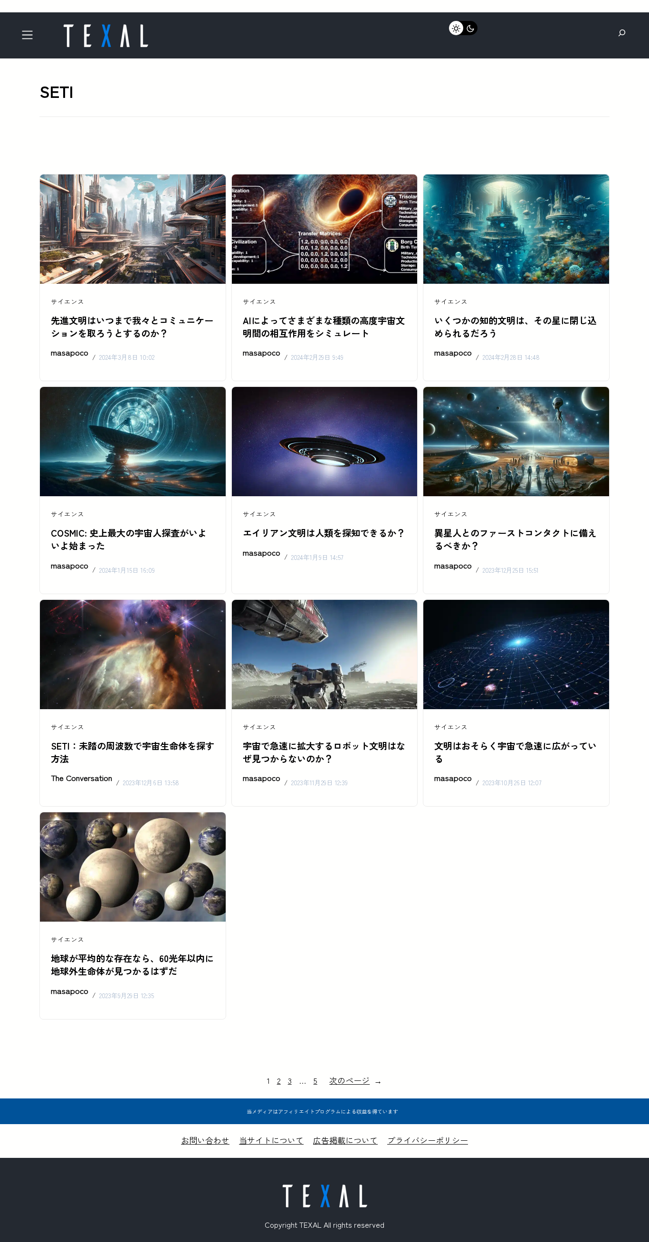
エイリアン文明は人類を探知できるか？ (324, 532)
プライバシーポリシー (427, 1140)
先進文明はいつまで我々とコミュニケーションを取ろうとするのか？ (132, 327)
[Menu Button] (30, 37)
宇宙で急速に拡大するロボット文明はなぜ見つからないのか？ (324, 752)
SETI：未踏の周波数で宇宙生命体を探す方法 (132, 752)
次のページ (355, 1080)
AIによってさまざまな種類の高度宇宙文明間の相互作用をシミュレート (324, 327)
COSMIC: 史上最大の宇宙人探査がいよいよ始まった (129, 539)
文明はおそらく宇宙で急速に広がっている (515, 752)
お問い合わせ (205, 1140)
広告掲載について (345, 1140)
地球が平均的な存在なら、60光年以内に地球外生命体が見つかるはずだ (132, 965)
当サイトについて (271, 1140)
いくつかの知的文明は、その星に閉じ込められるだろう (515, 327)
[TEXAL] (105, 27)
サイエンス (67, 301)
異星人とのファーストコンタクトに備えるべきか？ (515, 539)
